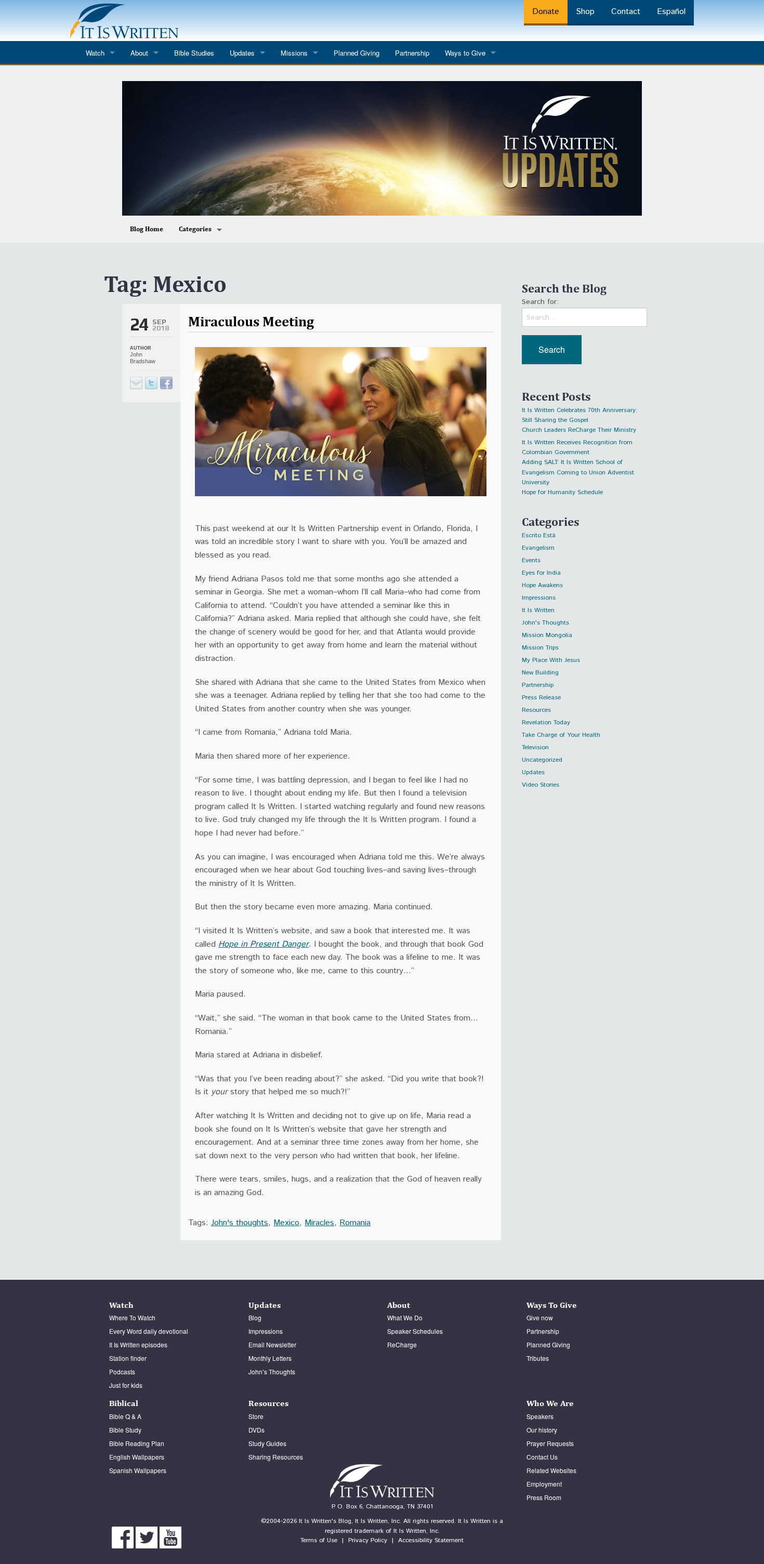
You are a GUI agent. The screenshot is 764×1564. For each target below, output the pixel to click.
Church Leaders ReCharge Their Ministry (579, 430)
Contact (625, 12)
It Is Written (538, 610)
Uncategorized (542, 760)
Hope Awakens (542, 585)
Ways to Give (465, 53)
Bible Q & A (125, 1416)
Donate (545, 12)
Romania (355, 1223)
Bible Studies (194, 53)
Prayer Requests (550, 1443)
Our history (541, 1429)
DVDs (256, 1429)
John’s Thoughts (271, 1371)
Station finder (128, 1358)
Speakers (540, 1416)
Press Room (543, 1497)
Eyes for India (541, 572)
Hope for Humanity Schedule (562, 492)
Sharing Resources (275, 1456)
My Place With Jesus (551, 660)
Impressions (539, 597)
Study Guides (267, 1443)
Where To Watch (132, 1317)
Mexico (286, 1223)
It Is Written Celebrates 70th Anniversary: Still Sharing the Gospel (579, 412)
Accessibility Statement (431, 1540)
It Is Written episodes (138, 1344)
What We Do (405, 1317)
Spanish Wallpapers (137, 1470)
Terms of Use (318, 1540)
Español (671, 12)
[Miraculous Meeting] (151, 383)
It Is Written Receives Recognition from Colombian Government (577, 444)
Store (256, 1416)
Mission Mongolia (547, 635)
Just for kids (125, 1385)
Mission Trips (540, 647)
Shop (585, 12)
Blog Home (146, 229)
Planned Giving (356, 53)
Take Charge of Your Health (561, 735)
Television (535, 747)
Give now (539, 1317)
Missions (294, 53)
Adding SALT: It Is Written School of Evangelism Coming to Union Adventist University (578, 464)
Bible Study (125, 1429)
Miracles (319, 1223)
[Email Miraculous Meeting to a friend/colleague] (136, 383)
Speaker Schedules (415, 1331)
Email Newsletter (272, 1344)
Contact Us (542, 1456)
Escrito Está (539, 535)
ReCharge (402, 1344)
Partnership (412, 53)
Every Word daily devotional (148, 1331)
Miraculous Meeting (251, 321)
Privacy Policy (367, 1540)
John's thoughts (239, 1223)
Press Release (541, 697)
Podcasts (122, 1371)
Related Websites (551, 1470)
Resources (536, 710)
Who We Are (550, 1403)
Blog (254, 1317)
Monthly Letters (270, 1358)
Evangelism (538, 548)
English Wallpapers (136, 1456)
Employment (544, 1483)
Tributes (537, 1358)
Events (531, 560)
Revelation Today (546, 722)
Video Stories (540, 784)
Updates (533, 772)
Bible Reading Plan (136, 1443)
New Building (540, 672)
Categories (195, 229)
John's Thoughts (545, 622)
